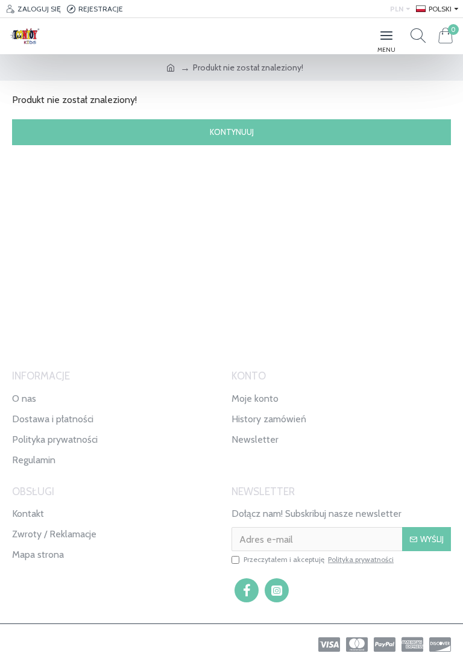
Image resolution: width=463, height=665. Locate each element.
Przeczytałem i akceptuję (319, 559)
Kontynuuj (232, 132)
